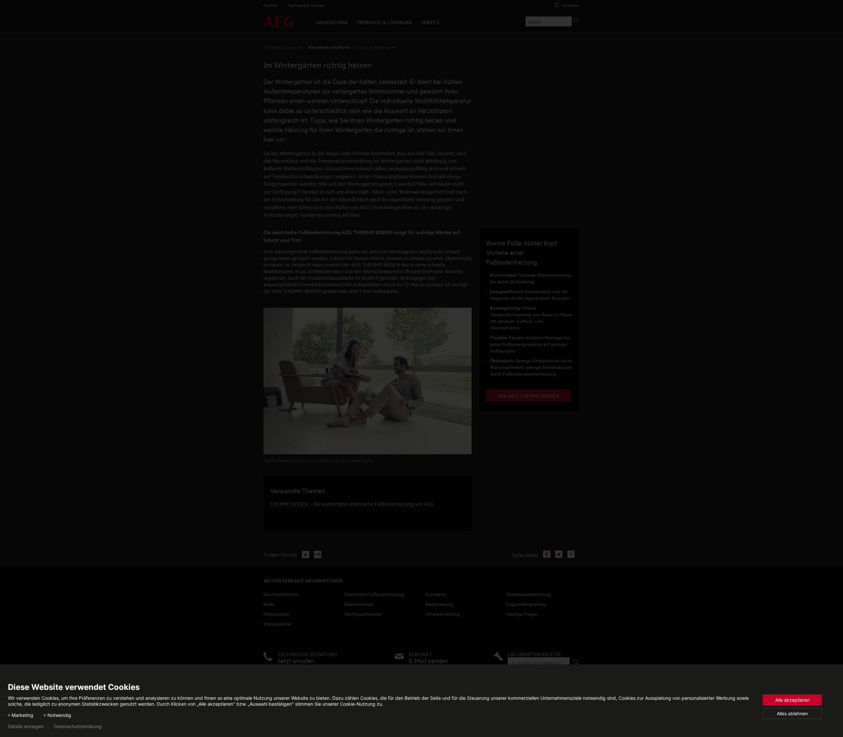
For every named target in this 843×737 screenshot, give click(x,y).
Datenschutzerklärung (78, 726)
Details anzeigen (25, 726)
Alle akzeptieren (792, 700)
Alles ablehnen (792, 713)
